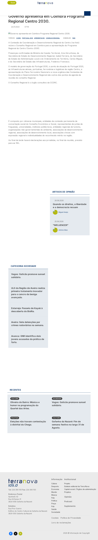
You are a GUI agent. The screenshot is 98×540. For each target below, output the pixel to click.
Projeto (67, 484)
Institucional (70, 479)
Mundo (54, 492)
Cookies (55, 518)
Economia (55, 489)
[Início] (45, 2)
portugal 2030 (27, 38)
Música (54, 495)
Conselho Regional (53, 38)
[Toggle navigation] (87, 13)
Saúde (54, 509)
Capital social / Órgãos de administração (80, 489)
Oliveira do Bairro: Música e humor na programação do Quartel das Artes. (25, 405)
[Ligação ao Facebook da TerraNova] (11, 533)
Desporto (55, 486)
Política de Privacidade (70, 518)
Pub (52, 506)
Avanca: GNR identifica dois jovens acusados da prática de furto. (27, 339)
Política (14, 418)
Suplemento (70, 506)
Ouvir (13, 3)
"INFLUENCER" (60, 225)
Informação (56, 479)
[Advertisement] (46, 102)
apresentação (39, 38)
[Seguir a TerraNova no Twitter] (16, 533)
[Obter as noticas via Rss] (20, 533)
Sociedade (57, 398)
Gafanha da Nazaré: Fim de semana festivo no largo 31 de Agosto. (68, 424)
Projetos (67, 492)
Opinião (68, 497)
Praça (53, 504)
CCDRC (18, 38)
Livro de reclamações (61, 522)
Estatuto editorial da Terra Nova (76, 486)
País (73, 38)
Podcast (68, 501)
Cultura (14, 398)
